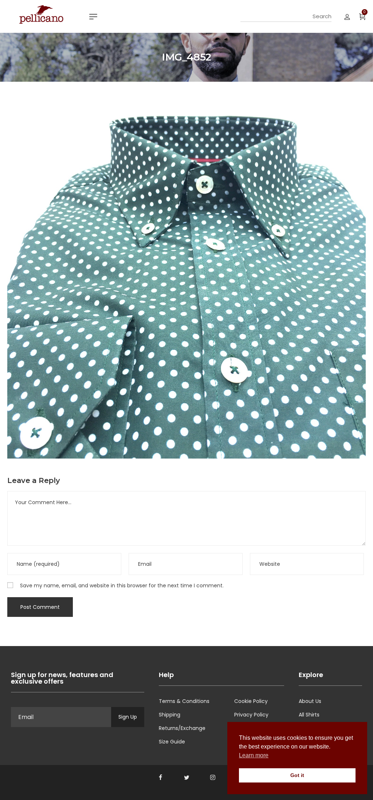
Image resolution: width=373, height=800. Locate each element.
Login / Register (347, 16)
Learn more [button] (253, 755)
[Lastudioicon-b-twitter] (186, 777)
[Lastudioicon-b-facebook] (160, 777)
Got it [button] (297, 775)
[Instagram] (213, 777)
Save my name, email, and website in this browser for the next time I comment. (122, 585)
